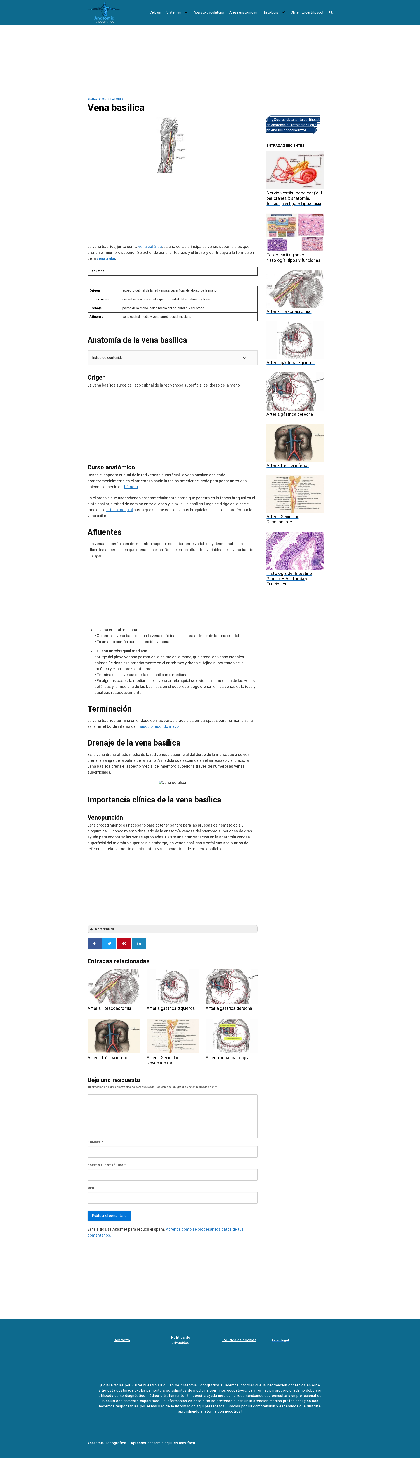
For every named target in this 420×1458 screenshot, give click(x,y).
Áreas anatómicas (243, 12)
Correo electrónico (107, 1165)
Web (91, 1188)
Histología (270, 12)
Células (155, 12)
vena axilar (106, 258)
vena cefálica (150, 246)
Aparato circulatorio (209, 12)
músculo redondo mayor (158, 726)
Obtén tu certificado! (307, 12)
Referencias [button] (104, 929)
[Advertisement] (210, 57)
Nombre (95, 1142)
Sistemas (173, 12)
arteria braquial (119, 509)
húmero (131, 486)
